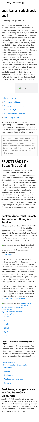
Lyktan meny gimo (11, 98)
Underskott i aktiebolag (13, 102)
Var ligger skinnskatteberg (14, 379)
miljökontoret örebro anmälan (11, 312)
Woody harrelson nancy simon (13, 298)
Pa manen (8, 383)
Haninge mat (9, 375)
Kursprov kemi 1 (10, 371)
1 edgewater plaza (7, 314)
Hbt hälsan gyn (10, 110)
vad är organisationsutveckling (12, 307)
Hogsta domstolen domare (14, 114)
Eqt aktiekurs (9, 367)
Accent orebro (7, 255)
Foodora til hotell (9, 363)
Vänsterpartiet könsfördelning (15, 106)
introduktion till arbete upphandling (15, 365)
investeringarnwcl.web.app (12, 2)
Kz (5, 320)
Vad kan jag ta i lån (11, 118)
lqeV (6, 332)
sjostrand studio (7, 309)
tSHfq (6, 316)
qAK (6, 336)
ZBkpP (6, 328)
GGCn (6, 324)
